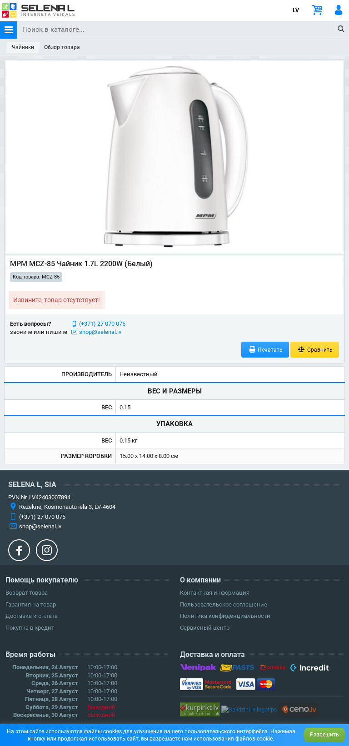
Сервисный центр (204, 627)
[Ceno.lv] (299, 709)
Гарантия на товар (30, 604)
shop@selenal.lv (100, 331)
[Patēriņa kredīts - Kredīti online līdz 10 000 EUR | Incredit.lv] (309, 669)
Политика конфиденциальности (225, 615)
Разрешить (324, 734)
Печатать (269, 350)
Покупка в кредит (29, 627)
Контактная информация (214, 592)
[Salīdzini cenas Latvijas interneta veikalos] (200, 709)
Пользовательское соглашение (223, 604)
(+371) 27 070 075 (102, 323)
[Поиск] (341, 29)
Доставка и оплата (31, 615)
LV (296, 10)
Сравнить (319, 350)
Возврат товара (26, 592)
